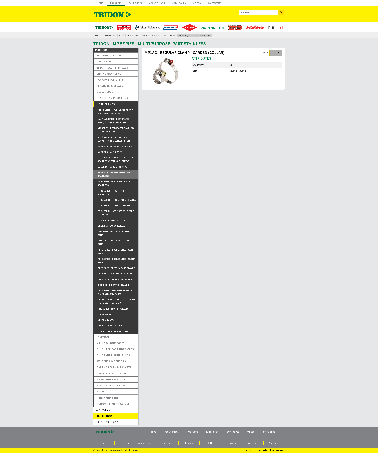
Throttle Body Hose (112, 373)
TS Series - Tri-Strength (111, 220)
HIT (210, 443)
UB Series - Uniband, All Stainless (116, 273)
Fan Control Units (110, 79)
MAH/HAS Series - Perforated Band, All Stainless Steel (113, 120)
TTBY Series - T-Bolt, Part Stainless (112, 192)
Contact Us (214, 2)
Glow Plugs (105, 91)
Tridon (121, 35)
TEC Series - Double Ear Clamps (115, 279)
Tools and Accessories (111, 325)
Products (116, 2)
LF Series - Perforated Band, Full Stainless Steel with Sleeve (116, 159)
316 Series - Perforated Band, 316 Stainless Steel (116, 130)
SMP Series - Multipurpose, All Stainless (115, 183)
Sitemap (249, 450)
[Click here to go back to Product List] (279, 53)
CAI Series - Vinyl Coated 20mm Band (114, 242)
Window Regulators (111, 385)
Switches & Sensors (111, 361)
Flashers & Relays (110, 85)
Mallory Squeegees (111, 343)
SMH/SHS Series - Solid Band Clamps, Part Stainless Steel (114, 139)
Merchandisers (106, 319)
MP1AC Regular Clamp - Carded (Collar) (195, 35)
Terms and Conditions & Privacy (270, 450)
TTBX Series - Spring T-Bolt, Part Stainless (116, 213)
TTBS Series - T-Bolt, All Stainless (117, 199)
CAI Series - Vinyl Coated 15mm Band (114, 233)
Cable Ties (104, 61)
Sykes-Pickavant (146, 443)
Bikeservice (253, 443)
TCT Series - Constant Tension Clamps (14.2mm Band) (115, 292)
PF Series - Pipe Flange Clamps (114, 331)
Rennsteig (231, 443)
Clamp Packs (104, 314)
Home (100, 2)
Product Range (109, 35)
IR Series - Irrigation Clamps (113, 284)
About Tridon (157, 2)
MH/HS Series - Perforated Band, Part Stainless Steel (116, 111)
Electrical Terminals (112, 67)
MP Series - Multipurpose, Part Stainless (158, 35)
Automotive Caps (109, 55)
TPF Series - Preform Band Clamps (116, 268)
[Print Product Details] (272, 53)
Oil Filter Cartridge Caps (115, 349)
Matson (167, 443)
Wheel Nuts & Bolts (111, 379)
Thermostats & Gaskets (114, 367)
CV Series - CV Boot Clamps (112, 166)
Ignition (103, 337)
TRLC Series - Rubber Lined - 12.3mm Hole (117, 260)
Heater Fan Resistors (112, 98)
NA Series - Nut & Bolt (110, 151)
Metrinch (274, 443)
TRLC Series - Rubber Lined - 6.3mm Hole (116, 251)
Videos (197, 2)
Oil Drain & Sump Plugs (113, 355)
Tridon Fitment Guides (113, 403)
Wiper (101, 391)
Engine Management (111, 73)
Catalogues (179, 2)
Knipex (189, 443)
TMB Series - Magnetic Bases (113, 308)
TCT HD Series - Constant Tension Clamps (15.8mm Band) (116, 301)
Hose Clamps (133, 35)
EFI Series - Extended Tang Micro (115, 146)
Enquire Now (104, 416)
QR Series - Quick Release (111, 225)
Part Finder (135, 2)
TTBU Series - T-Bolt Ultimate (114, 205)
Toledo (125, 443)
